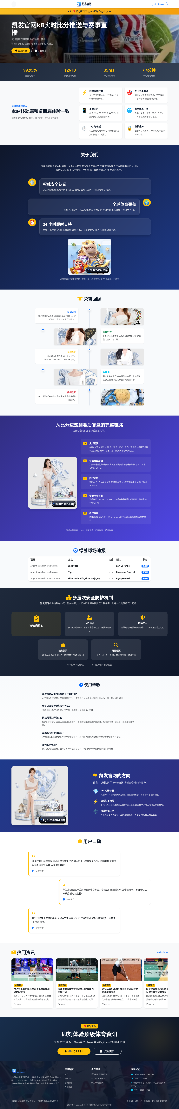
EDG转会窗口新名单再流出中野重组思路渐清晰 (32, 990)
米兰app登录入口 (98, 1083)
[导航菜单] (13, 4)
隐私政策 (147, 1101)
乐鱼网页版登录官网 (99, 1074)
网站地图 (164, 1101)
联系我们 (138, 1101)
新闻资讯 (68, 1083)
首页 (66, 1074)
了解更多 (42, 50)
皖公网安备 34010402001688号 (99, 1105)
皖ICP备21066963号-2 (76, 1105)
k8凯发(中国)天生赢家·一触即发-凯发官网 (34, 1101)
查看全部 (161, 952)
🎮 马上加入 (76, 1051)
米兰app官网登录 (98, 1078)
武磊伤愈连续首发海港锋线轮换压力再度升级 (76, 990)
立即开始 (22, 50)
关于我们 (130, 1101)
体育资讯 (68, 1087)
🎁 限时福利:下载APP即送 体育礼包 (90, 11)
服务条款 (155, 1101)
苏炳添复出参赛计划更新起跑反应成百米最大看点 (120, 990)
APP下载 (68, 1078)
